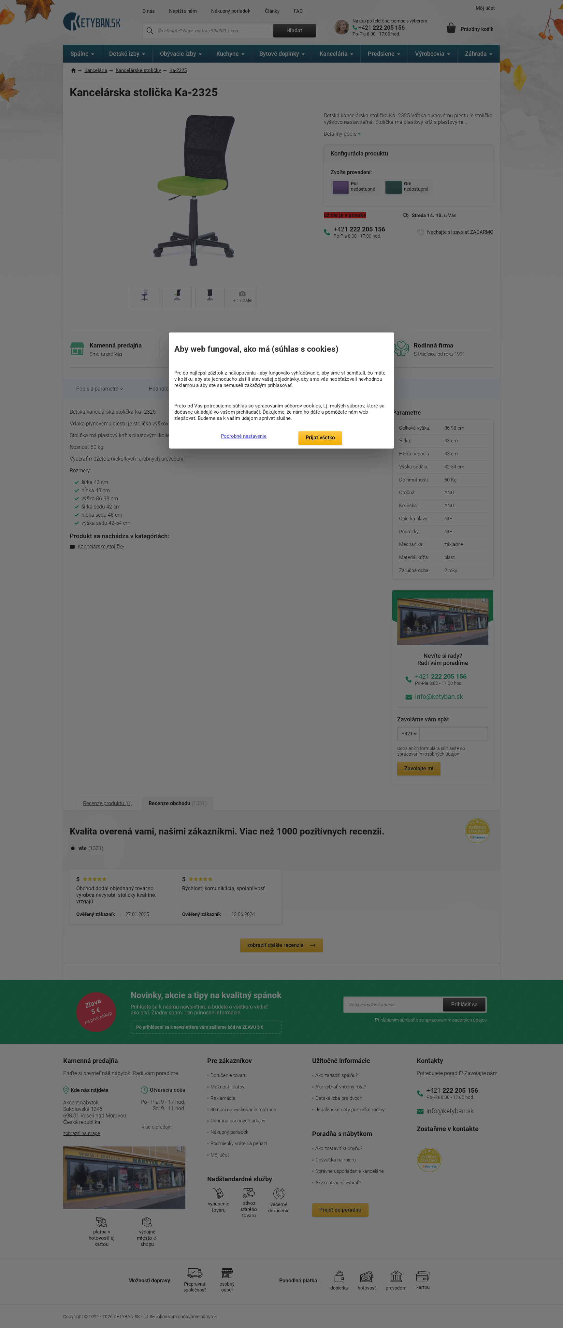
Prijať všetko (320, 438)
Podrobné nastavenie (244, 436)
